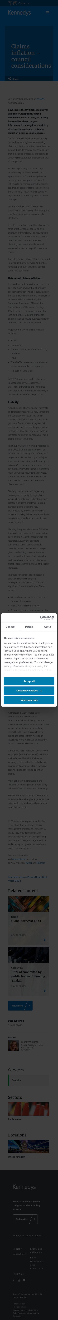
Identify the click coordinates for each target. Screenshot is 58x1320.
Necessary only (29, 700)
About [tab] (47, 626)
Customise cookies (27, 690)
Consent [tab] (10, 626)
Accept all (29, 681)
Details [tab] (29, 626)
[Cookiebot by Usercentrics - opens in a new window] (41, 618)
